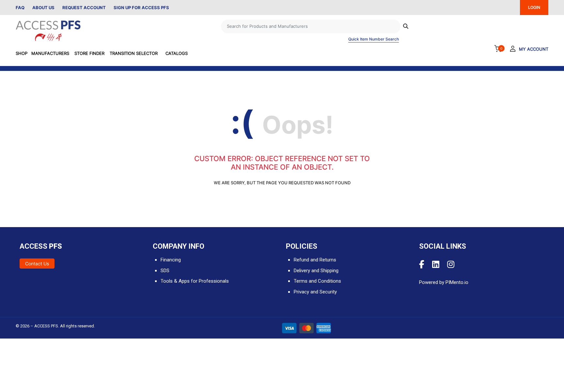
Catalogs (176, 53)
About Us (43, 7)
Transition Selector (134, 53)
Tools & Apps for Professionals (195, 281)
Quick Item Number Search (373, 39)
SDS (165, 271)
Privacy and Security (315, 292)
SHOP (21, 53)
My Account (533, 49)
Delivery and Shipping (316, 271)
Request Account (84, 7)
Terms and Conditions (317, 281)
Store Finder (89, 53)
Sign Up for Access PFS (141, 7)
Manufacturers (50, 53)
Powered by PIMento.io (443, 282)
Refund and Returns (315, 260)
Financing (171, 260)
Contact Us (37, 263)
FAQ (20, 7)
